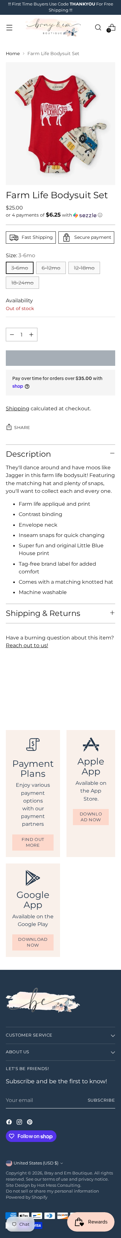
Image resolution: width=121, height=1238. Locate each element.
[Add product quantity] (31, 334)
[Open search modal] (98, 27)
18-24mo (22, 282)
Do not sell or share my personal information (52, 1191)
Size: (20, 255)
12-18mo (84, 268)
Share (22, 427)
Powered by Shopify (26, 1197)
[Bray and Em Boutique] (53, 27)
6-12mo (51, 268)
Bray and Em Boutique (68, 1173)
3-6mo (19, 268)
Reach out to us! (27, 645)
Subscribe (101, 1100)
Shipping (17, 408)
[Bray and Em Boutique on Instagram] (20, 1123)
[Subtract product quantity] (12, 334)
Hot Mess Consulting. (59, 1185)
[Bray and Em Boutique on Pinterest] (30, 1123)
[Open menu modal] (9, 27)
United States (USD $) (36, 1163)
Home (13, 53)
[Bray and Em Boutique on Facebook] (10, 1123)
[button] (60, 215)
